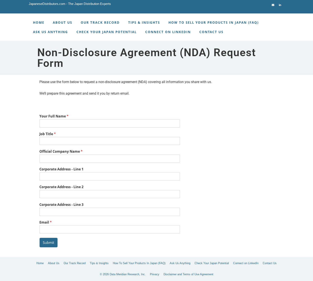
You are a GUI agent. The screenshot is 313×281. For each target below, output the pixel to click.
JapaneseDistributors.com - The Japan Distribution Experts (70, 4)
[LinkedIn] (280, 4)
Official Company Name (61, 151)
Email (45, 222)
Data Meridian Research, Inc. (128, 274)
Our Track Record (100, 22)
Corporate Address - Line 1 (61, 169)
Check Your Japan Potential (106, 32)
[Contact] (273, 4)
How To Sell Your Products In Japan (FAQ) (213, 22)
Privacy (154, 274)
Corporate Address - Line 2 (61, 187)
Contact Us (211, 32)
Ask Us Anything (50, 32)
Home (38, 22)
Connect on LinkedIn (168, 32)
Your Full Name (54, 116)
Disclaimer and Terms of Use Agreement (188, 274)
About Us (62, 22)
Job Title (47, 134)
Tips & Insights (144, 22)
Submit (48, 242)
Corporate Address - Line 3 (61, 204)
